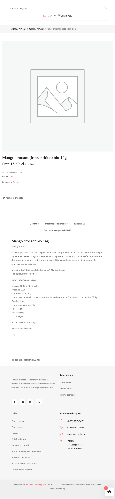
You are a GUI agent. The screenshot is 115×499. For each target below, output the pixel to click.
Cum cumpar (18, 421)
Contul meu (66, 383)
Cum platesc (18, 427)
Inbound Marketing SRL (36, 485)
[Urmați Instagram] (31, 402)
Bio (12, 177)
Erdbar (16, 182)
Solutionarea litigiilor (22, 470)
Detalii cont (66, 389)
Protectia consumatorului (24, 463)
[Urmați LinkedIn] (23, 402)
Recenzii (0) (79, 224)
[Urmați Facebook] (14, 402)
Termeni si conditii (20, 445)
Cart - (51, 16)
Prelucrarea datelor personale (26, 451)
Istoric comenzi (67, 395)
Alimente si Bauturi (27, 29)
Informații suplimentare (57, 224)
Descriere (35, 224)
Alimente (40, 29)
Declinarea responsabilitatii (57, 230)
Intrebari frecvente (21, 457)
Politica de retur (19, 439)
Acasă (14, 29)
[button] (12, 198)
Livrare (15, 433)
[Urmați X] (39, 402)
